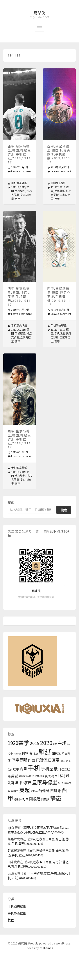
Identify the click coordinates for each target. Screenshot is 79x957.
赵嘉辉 (12, 839)
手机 (34, 768)
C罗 (55, 744)
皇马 (60, 783)
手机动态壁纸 (17, 906)
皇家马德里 (44, 782)
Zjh (10, 828)
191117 (15, 187)
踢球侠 (39, 13)
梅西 (54, 776)
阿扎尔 (24, 799)
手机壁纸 (20, 191)
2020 (46, 743)
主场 (62, 743)
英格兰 (15, 791)
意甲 (23, 769)
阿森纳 (45, 799)
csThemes (46, 948)
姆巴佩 (56, 754)
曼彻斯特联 (38, 776)
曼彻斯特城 (25, 776)
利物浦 (27, 753)
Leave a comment (21, 171)
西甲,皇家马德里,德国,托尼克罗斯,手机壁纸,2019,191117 (19, 154)
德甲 (16, 769)
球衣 (27, 782)
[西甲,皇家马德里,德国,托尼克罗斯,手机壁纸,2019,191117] (19, 104)
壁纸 (45, 752)
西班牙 (55, 791)
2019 (22, 187)
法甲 (18, 782)
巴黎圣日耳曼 (48, 760)
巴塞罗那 (19, 760)
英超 (24, 790)
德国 (62, 760)
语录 (16, 799)
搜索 (11, 502)
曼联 (48, 776)
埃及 (35, 753)
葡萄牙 (44, 791)
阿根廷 (34, 799)
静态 (55, 798)
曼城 (14, 776)
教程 (11, 920)
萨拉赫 (34, 791)
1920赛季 (18, 743)
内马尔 (17, 753)
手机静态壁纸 (19, 183)
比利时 (63, 775)
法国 (11, 783)
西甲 (17, 199)
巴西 (31, 760)
